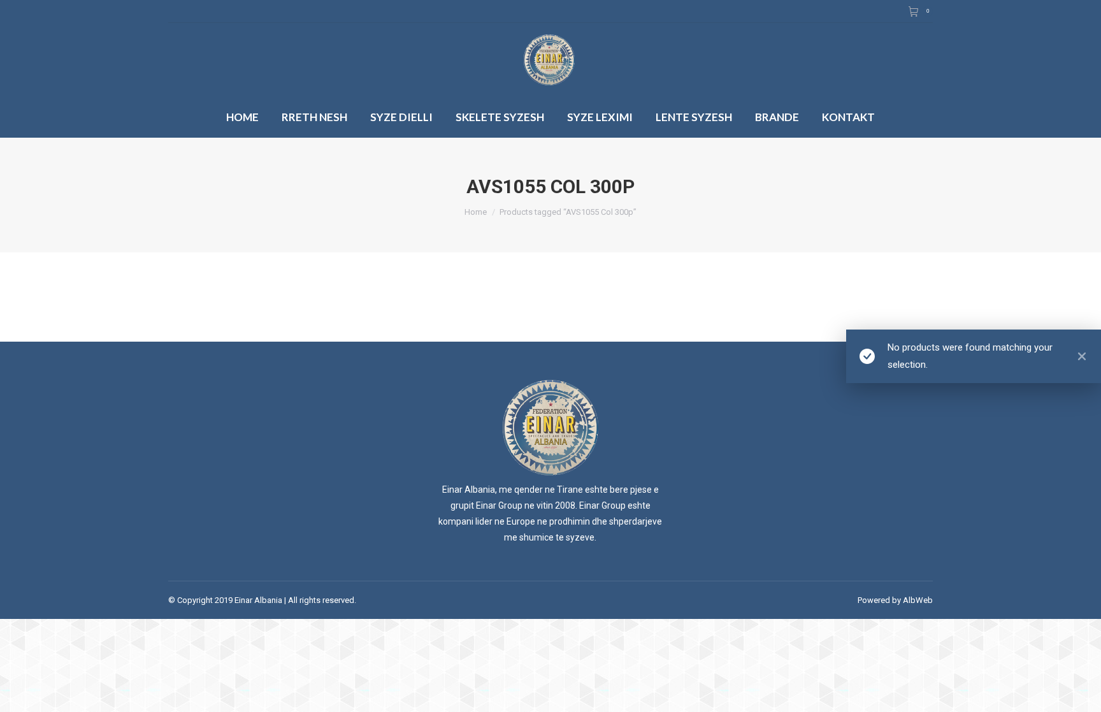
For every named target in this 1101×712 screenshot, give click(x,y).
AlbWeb (918, 600)
